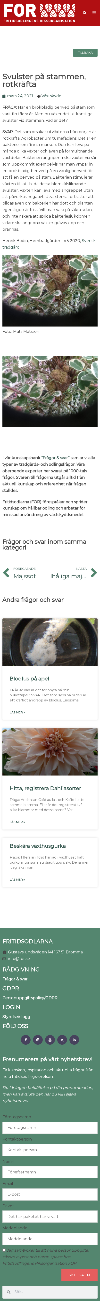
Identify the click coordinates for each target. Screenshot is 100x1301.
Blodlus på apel (29, 679)
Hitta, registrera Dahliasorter (45, 788)
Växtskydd (52, 96)
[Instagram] (38, 1040)
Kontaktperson (17, 1139)
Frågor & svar (15, 979)
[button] (84, 13)
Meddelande (14, 1228)
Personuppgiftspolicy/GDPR (30, 998)
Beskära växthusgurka (38, 846)
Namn (8, 1161)
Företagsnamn (16, 1117)
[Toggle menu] (94, 13)
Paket (8, 1206)
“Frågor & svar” (55, 458)
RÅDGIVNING (21, 969)
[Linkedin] (74, 1040)
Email (7, 1183)
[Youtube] (50, 1040)
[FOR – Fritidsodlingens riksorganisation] (39, 12)
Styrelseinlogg (16, 1016)
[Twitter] (62, 1040)
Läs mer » (17, 712)
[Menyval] (26, 1040)
